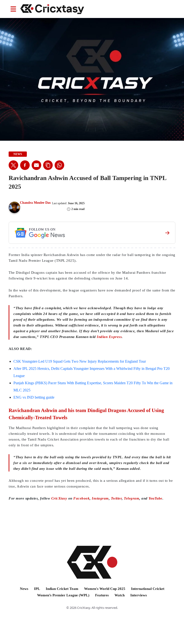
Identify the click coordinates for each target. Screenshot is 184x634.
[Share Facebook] (25, 165)
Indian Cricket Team (62, 589)
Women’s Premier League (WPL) (63, 595)
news (17, 154)
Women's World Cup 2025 (104, 589)
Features (102, 595)
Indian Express (109, 337)
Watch (120, 595)
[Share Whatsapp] (59, 165)
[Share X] (13, 165)
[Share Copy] (48, 165)
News (24, 589)
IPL (37, 589)
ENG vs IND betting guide (33, 397)
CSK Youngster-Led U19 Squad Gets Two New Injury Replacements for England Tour (79, 361)
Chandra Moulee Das (35, 202)
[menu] (13, 9)
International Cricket (147, 589)
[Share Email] (36, 165)
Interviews (138, 595)
